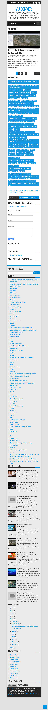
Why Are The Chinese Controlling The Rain (22, 181)
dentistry (23, 101)
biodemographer (25, 92)
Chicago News (14, 657)
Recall (32, 149)
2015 (12, 616)
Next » (37, 73)
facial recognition (14, 113)
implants (25, 121)
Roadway (12, 152)
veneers (21, 171)
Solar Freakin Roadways (16, 155)
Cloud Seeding (30, 95)
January (14, 644)
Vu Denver (24, 9)
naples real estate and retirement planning (22, 132)
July (13, 634)
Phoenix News (14, 675)
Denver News (14, 659)
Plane (36, 144)
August (14, 631)
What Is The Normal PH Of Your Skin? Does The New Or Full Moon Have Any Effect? (23, 177)
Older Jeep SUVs (14, 144)
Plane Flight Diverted (24, 147)
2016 (12, 613)
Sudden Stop (13, 163)
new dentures (34, 134)
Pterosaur (12, 149)
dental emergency (14, 101)
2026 (12, 608)
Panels (31, 144)
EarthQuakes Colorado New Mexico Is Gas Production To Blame (23, 51)
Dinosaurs (30, 103)
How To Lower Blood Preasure (18, 118)
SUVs (24, 163)
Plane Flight (12, 147)
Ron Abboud (13, 55)
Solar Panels (29, 155)
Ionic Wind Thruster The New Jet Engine (21, 124)
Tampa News (14, 678)
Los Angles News (15, 662)
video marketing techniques (17, 174)
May (13, 639)
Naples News (14, 669)
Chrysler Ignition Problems (17, 95)
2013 (12, 648)
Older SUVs (24, 144)
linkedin (33, 2)
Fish (32, 113)
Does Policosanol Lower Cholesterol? (26, 106)
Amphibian (12, 90)
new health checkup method (17, 137)
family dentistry (25, 113)
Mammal (16, 129)
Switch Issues (31, 163)
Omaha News (14, 673)
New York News (15, 671)
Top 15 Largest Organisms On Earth (20, 168)
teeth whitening (13, 166)
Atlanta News (14, 655)
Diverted (11, 106)
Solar (31, 152)
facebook (24, 2)
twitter (21, 2)
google (27, 2)
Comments (24, 197)
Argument (20, 90)
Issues (20, 126)
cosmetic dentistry (14, 98)
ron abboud (19, 152)
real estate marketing (22, 149)
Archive (34, 197)
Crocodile (24, 98)
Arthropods (27, 90)
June (13, 637)
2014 (12, 619)
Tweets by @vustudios (15, 255)
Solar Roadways (14, 158)
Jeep (24, 126)
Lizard (11, 129)
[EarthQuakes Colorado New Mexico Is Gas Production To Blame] (24, 39)
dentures (11, 103)
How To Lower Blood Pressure (26, 470)
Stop (32, 160)
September (15, 624)
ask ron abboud (13, 92)
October (14, 621)
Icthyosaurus (33, 118)
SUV (19, 163)
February (15, 642)
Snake (26, 152)
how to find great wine (15, 116)
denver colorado (21, 103)
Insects (32, 121)
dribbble (36, 2)
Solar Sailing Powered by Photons (19, 160)
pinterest (39, 2)
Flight (36, 113)
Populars (13, 197)
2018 (12, 611)
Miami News (14, 664)
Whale (29, 174)
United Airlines (13, 171)
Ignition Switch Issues (15, 121)
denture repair (32, 101)
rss (30, 2)
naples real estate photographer (18, 134)
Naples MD (13, 666)
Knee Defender (32, 126)
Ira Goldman (12, 126)
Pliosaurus (35, 147)
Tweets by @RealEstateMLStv (17, 206)
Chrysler (33, 92)
